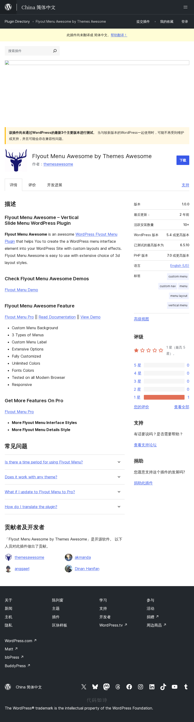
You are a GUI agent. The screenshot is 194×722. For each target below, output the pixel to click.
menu (183, 286)
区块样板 (59, 625)
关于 (8, 600)
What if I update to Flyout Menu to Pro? (40, 492)
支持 (185, 184)
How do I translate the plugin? (31, 507)
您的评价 (141, 406)
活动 (150, 608)
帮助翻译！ (119, 35)
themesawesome (58, 164)
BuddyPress (18, 665)
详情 (13, 184)
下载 (183, 160)
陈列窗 (57, 600)
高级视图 (141, 318)
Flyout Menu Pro (19, 317)
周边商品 (157, 625)
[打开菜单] (186, 7)
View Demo (90, 317)
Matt (11, 649)
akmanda (83, 557)
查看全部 (181, 406)
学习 (103, 600)
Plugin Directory (17, 21)
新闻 (8, 608)
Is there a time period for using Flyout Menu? (44, 462)
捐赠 (153, 616)
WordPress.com (21, 640)
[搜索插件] (55, 51)
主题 (56, 608)
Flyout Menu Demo (21, 289)
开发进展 (54, 184)
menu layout (178, 296)
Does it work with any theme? (31, 477)
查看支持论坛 (145, 444)
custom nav (168, 286)
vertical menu (177, 305)
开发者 (105, 616)
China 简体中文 (29, 687)
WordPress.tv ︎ (113, 625)
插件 (56, 616)
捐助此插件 (143, 482)
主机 (8, 616)
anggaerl (22, 568)
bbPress (14, 657)
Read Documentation (57, 317)
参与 (150, 600)
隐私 (8, 625)
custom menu (177, 276)
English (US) (179, 266)
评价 (32, 184)
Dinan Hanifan (87, 568)
